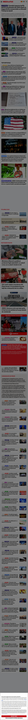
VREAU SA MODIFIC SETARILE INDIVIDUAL (14, 718)
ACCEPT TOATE (14, 716)
